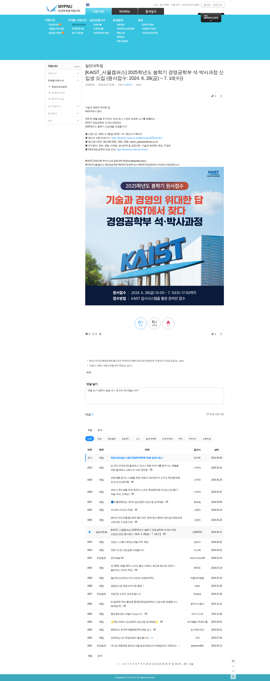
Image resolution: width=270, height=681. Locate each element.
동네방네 (118, 20)
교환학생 (206, 438)
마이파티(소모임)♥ (125, 29)
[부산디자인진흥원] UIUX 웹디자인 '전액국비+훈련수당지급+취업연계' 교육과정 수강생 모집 (136, 360)
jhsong (197, 502)
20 (179, 664)
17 (169, 664)
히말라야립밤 (197, 578)
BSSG (197, 567)
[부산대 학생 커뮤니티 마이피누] (63, 7)
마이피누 (124, 11)
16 (166, 664)
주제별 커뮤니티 (77, 20)
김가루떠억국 (197, 629)
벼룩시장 (121, 33)
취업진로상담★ (79, 25)
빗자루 (197, 457)
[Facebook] (87, 4)
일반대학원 (94, 66)
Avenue (197, 594)
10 (147, 664)
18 (173, 664)
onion (197, 585)
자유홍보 (121, 25)
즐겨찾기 (150, 11)
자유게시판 (54, 25)
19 (176, 664)
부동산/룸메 (122, 41)
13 (151, 638)
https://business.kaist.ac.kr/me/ (132, 149)
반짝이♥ (97, 25)
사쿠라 (197, 467)
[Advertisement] (154, 345)
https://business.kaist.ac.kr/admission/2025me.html (136, 138)
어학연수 (192, 438)
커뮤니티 (98, 11)
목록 (88, 372)
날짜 (216, 449)
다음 (191, 664)
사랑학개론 (98, 29)
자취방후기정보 (149, 29)
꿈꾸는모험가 (197, 603)
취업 (99, 438)
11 (150, 664)
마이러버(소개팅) (101, 33)
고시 (138, 438)
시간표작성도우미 (150, 33)
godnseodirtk (197, 645)
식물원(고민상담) (56, 29)
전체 (89, 438)
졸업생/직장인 (55, 33)
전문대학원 (167, 438)
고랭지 (197, 510)
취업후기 (126, 438)
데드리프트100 (197, 558)
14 (160, 664)
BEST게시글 (77, 33)
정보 (140, 20)
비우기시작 (197, 614)
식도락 (197, 550)
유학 (180, 438)
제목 (147, 449)
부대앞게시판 (78, 29)
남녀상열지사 (97, 20)
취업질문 (111, 438)
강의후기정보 (148, 25)
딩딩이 (197, 542)
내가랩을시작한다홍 (197, 621)
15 (163, 664)
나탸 (197, 637)
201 (185, 664)
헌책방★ (121, 37)
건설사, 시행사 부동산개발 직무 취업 (110, 365)
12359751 (90, 84)
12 (153, 664)
